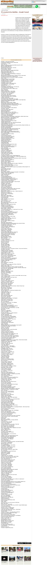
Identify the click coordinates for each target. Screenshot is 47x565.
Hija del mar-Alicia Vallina (5, 203)
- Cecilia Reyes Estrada (5, 276)
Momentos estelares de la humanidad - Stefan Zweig (8, 232)
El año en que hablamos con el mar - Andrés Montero (8, 111)
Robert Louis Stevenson (8, 457)
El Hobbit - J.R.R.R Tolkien (5, 235)
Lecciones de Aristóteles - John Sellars (6, 130)
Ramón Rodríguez (7, 401)
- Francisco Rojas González (6, 315)
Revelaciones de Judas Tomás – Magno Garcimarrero (8, 436)
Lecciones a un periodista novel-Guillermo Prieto (8, 118)
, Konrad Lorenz (8, 484)
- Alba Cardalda (9, 98)
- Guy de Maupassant (5, 301)
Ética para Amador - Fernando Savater (6, 151)
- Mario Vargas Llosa (6, 472)
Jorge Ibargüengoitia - (6, 522)
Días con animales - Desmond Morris (6, 385)
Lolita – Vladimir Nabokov (4, 439)
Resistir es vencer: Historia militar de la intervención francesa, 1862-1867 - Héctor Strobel (13, 158)
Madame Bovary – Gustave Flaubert (6, 230)
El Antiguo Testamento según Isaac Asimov (7, 471)
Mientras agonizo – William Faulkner (6, 195)
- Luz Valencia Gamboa (7, 193)
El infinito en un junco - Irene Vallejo (6, 184)
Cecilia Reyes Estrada (6, 281)
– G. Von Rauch (5, 293)
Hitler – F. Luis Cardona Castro (5, 201)
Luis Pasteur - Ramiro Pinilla (5, 244)
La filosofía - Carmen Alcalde (5, 97)
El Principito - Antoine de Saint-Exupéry (7, 205)
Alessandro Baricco (5, 444)
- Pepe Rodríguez (10, 410)
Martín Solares (6, 476)
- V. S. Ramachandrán (7, 507)
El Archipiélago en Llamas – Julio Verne (6, 348)
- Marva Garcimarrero (8, 306)
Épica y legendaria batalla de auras (27, 561)
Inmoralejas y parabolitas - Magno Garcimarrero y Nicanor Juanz (10, 388)
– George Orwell (4, 450)
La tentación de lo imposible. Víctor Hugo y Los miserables (9, 178)
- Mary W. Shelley (9, 456)
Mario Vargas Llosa (7, 460)
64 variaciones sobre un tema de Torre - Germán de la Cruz (9, 76)
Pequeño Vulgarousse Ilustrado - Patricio (7, 402)
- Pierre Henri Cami (7, 425)
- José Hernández (5, 453)
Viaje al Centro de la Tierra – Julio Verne (7, 447)
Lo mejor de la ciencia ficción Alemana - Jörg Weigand (8, 96)
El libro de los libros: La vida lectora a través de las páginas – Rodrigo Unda (11, 163)
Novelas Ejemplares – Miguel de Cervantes (7, 363)
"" (12, 478)
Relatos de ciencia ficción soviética (5, 169)
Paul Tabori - (7, 520)
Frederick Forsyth (5, 376)
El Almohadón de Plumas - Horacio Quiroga (7, 322)
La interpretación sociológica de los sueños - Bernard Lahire (9, 62)
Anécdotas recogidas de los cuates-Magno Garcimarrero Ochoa (10, 131)
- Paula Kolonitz (7, 153)
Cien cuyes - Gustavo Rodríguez (5, 210)
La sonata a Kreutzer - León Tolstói (6, 247)
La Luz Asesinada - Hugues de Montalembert (7, 437)
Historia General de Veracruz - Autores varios (7, 282)
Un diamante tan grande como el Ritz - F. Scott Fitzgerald (9, 298)
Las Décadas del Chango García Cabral (6, 177)
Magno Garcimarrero (6, 458)
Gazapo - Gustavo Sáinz (4, 198)
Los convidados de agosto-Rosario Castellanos (7, 133)
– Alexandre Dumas (6, 370)
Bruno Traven (4, 430)
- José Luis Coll (6, 504)
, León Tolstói (5, 480)
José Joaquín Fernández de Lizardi (9, 435)
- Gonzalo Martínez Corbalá (8, 499)
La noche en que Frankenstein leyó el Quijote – (10, 181)
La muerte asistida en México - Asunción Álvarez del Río (9, 329)
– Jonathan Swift (6, 361)
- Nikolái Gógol (5, 279)
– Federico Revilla (5, 286)
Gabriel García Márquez (9, 416)
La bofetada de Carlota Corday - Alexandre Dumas (8, 91)
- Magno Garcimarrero (9, 312)
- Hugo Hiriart (7, 403)
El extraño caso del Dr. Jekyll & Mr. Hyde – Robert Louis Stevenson (10, 188)
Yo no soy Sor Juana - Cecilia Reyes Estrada (7, 207)
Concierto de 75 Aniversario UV (5, 498)
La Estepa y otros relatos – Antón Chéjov (7, 343)
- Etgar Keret (7, 408)
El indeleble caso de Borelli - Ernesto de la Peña (7, 78)
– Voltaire (3, 261)
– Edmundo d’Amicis (5, 428)
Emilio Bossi (7, 461)
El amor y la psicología (4, 500)
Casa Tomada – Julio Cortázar (5, 249)
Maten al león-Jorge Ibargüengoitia (6, 106)
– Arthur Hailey (6, 396)
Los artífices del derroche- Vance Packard (7, 225)
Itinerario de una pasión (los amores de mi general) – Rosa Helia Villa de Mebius (12, 441)
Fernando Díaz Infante (10, 398)
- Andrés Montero (7, 109)
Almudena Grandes (6, 478)
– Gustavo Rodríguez (5, 74)
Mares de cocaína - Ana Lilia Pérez (6, 407)
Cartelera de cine (34, 4)
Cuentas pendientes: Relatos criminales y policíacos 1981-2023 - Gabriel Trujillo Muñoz (13, 99)
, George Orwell (6, 494)
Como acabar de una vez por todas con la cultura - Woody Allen (10, 424)
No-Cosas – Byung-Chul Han (5, 132)
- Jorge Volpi (6, 382)
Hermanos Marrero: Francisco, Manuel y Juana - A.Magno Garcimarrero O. (12, 191)
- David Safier (7, 455)
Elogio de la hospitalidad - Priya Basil (6, 237)
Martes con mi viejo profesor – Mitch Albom (7, 71)
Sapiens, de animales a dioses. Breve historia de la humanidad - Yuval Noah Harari (12, 171)
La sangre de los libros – (7, 180)
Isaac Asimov (7, 353)
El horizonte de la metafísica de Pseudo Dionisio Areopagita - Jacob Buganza (12, 77)
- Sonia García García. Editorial (8, 255)
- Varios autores (8, 412)
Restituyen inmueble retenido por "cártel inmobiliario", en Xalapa (4, 551)
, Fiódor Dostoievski (6, 483)
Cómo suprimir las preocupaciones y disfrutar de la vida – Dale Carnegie (11, 104)
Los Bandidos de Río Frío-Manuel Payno (7, 125)
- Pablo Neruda (10, 502)
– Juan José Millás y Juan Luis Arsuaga (13, 275)
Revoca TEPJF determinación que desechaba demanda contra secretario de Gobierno (13, 223)
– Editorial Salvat (5, 186)
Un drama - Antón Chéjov (4, 291)
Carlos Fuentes (4, 371)
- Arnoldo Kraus (6, 477)
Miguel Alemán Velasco (7, 359)
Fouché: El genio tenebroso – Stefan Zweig (7, 262)
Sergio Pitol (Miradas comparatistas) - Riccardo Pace (8, 218)
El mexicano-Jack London (4, 197)
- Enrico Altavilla (6, 465)
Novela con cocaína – (5, 190)
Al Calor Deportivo (3, 4)
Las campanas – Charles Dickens (5, 183)
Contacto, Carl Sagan (4, 304)
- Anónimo (5, 418)
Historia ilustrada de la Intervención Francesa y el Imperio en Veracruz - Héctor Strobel (13, 75)
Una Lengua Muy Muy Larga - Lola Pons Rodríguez (8, 316)
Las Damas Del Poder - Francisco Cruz (6, 158)
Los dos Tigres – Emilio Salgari (5, 344)
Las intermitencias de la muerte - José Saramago (8, 234)
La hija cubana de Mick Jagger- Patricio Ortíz (7, 72)
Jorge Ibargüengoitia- (6, 519)
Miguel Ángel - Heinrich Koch (5, 111)
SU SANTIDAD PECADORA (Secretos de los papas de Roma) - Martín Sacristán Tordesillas (14, 339)
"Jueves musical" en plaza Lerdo (27, 552)
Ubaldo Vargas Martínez (9, 397)
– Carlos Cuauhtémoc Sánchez (8, 446)
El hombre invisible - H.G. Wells (5, 252)
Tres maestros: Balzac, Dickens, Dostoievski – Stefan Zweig (9, 231)
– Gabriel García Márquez (8, 365)
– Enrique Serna (6, 320)
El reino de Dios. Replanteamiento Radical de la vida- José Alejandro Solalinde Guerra (13, 481)
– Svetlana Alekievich (9, 107)
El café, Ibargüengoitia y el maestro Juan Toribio (8, 524)
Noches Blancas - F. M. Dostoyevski (6, 85)
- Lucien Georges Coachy (9, 277)
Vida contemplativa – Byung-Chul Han (6, 187)
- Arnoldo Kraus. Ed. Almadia (9, 389)
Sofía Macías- (6, 521)
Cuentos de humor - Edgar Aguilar (6, 94)
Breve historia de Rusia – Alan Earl (6, 236)
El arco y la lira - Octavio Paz (5, 105)
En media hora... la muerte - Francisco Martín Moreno (8, 189)
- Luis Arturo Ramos (7, 92)
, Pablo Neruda (6, 517)
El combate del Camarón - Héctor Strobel (7, 213)
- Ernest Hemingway (6, 338)
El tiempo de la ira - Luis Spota (5, 191)
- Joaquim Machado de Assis (6, 259)
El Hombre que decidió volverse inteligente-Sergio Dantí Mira (9, 129)
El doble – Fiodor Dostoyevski (5, 174)
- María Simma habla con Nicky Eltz (10, 511)
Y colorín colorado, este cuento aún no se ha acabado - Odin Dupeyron (11, 73)
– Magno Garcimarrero (6, 429)
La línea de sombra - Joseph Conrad (6, 231)
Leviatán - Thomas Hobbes (5, 149)
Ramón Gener (6, 375)
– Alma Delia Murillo (7, 256)
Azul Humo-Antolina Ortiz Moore (6, 121)
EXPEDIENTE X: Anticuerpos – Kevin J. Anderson (8, 340)
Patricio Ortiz (11, 264)
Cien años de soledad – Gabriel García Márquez (7, 220)
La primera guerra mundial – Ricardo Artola (7, 206)
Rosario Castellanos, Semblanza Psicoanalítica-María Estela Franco (10, 131)
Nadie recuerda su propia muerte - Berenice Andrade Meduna (9, 70)
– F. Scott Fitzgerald (6, 272)
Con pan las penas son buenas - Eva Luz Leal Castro (8, 433)
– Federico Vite (5, 505)
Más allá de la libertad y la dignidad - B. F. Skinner (8, 386)
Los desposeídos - (6, 82)
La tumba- (4, 134)
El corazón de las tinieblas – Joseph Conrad (7, 332)
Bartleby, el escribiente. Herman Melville (6, 164)
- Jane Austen (5, 278)
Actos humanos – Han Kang (5, 108)
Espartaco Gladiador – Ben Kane (5, 451)
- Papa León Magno (7, 358)
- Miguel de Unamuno (5, 355)
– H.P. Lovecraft (4, 360)
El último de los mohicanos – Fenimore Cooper (7, 404)
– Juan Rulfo (4, 263)
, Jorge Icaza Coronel (5, 491)
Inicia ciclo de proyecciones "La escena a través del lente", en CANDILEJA (4, 561)
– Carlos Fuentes (6, 393)
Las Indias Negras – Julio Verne (5, 342)
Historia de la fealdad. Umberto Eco (6, 66)
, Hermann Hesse (5, 498)
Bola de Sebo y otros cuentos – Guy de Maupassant (8, 346)
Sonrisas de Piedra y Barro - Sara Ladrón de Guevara (8, 381)
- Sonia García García (8, 118)
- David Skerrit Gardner (8, 204)
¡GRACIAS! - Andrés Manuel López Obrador (7, 172)
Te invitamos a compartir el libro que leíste (7, 527)
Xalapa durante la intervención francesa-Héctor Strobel (8, 145)
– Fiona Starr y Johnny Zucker (13, 267)
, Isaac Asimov (7, 487)
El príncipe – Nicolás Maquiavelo (5, 160)
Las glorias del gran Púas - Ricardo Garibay (7, 98)
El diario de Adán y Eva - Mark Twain (6, 298)
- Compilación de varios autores (11, 427)
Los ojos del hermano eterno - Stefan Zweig (7, 87)
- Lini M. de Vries (5, 518)
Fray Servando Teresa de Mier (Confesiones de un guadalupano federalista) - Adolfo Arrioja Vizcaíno (15, 406)
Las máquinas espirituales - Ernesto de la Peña (7, 79)
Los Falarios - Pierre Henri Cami (5, 440)
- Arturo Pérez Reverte (6, 371)
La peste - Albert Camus (4, 147)
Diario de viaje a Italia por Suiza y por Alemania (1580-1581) (9, 419)
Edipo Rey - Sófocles (4, 194)
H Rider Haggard (7, 345)
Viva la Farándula (18, 4)
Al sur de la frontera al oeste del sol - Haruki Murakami (9, 258)
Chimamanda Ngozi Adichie (8, 411)
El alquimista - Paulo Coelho (5, 260)
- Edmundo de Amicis (5, 458)
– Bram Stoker (4, 390)
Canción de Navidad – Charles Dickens (6, 185)
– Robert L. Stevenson (10, 336)
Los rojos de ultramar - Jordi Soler (6, 69)
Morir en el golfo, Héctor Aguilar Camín (6, 295)
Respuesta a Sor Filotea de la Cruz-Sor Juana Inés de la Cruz (9, 112)
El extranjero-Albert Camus (5, 143)
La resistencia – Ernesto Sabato (5, 217)
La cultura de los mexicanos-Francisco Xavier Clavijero (8, 120)
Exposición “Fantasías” (4, 493)
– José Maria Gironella (6, 411)
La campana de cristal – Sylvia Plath (6, 173)
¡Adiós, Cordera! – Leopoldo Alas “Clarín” (7, 299)
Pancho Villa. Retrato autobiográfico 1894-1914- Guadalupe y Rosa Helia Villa (12, 266)
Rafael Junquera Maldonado (9, 305)
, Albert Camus (5, 489)
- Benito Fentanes (8, 378)
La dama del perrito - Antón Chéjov (6, 291)
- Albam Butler (6, 296)
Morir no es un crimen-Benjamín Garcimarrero (7, 146)
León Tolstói (5, 350)
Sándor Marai (6, 463)
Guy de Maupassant (6, 257)
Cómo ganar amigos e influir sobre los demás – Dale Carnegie (9, 103)
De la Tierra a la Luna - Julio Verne (6, 378)
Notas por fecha (39, 4)
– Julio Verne (7, 331)
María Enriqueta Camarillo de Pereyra (9, 377)
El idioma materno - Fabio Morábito (6, 71)
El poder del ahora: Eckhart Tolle (6, 110)
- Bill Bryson (8, 337)
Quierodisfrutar (29, 4)
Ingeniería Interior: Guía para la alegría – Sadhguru (8, 102)
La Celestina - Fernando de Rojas (5, 238)
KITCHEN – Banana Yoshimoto (5, 219)
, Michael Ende (6, 510)
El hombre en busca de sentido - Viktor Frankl (7, 253)
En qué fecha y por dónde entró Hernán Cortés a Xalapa (9, 512)
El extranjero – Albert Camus (5, 227)
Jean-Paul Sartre (5, 423)
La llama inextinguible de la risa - (8, 123)
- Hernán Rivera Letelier (8, 459)
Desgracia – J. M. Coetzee (4, 175)
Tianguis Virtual (8, 4)
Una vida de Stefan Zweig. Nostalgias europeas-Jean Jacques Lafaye (10, 128)
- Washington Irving (8, 317)
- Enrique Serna (6, 448)
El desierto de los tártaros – (7, 124)
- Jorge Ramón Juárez (11, 482)
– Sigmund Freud (7, 159)
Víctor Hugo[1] (5, 398)
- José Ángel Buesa (5, 409)
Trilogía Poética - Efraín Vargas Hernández (7, 271)
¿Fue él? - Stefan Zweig (4, 89)
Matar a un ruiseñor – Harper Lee (6, 162)
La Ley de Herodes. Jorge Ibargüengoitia (7, 115)
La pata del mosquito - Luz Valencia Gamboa (7, 251)
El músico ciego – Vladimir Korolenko (6, 150)
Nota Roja (22, 4)
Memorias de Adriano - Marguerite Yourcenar (7, 161)
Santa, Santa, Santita (4, 511)
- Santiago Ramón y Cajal (9, 333)
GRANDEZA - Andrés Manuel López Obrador (7, 61)
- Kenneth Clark (6, 269)
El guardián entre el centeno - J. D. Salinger (7, 80)
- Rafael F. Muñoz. (9, 449)
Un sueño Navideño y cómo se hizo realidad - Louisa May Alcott (10, 86)
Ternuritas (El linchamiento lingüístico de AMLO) (8, 178)
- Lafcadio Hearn (6, 318)
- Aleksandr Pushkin (6, 313)
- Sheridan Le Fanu (5, 319)
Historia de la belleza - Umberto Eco (6, 68)
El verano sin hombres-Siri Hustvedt (6, 135)
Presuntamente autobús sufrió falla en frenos (11, 561)
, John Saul (4, 488)
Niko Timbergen (6, 369)
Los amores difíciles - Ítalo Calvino (6, 168)
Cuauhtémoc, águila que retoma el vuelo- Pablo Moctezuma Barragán (11, 122)
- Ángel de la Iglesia (6, 278)
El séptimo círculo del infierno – (8, 179)
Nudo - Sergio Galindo (4, 243)
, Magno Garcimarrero (7, 479)
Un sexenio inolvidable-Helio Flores (6, 176)
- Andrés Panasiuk (7, 431)
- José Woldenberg (10, 515)
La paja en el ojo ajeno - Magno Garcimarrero (7, 198)
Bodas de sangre (3, 418)
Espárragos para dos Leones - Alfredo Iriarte (7, 394)
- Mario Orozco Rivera (6, 395)
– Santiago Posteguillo (7, 351)
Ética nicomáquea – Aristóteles (5, 171)
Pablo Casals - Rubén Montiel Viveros (6, 65)
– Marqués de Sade (7, 466)
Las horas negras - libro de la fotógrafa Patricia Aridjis (9, 144)
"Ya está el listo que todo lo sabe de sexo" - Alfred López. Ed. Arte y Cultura (12, 209)
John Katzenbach (6, 431)
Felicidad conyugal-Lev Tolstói (5, 140)
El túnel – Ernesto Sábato (4, 215)
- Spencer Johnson (8, 514)
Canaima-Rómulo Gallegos (5, 142)
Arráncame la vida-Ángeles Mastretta (6, 139)
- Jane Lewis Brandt (5, 294)
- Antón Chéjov (4, 311)
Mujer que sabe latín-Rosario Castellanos (7, 137)
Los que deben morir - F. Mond (5, 245)
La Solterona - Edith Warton (5, 239)
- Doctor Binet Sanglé (6, 492)
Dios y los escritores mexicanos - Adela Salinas (7, 157)
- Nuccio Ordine (6, 379)
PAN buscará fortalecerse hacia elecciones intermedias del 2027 (20, 561)
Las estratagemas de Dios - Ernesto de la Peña (7, 84)
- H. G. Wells (6, 366)
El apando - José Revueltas (5, 90)
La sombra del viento (4, 525)
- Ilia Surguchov (5, 274)
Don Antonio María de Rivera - (8, 95)
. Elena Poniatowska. (7, 490)
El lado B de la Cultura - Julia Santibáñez (7, 283)
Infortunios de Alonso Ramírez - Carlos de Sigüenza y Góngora (10, 117)
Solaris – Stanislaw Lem (4, 199)
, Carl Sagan (6, 506)
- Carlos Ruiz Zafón (7, 413)
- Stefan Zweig (6, 284)
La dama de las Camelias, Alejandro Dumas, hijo (8, 372)
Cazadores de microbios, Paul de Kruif (6, 471)
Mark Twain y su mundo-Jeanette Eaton (6, 126)
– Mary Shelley (5, 473)
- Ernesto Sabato (5, 154)
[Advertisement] (8, 22)
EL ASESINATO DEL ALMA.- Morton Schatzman (8, 325)
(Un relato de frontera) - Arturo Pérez (7, 349)
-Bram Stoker (4, 454)
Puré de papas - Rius (4, 392)
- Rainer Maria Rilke (7, 268)
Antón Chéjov (5, 327)
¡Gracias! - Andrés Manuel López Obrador (7, 165)
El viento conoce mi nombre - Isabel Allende (7, 196)
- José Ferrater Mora (7, 391)
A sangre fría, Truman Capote (5, 356)
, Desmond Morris (6, 468)
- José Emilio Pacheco (7, 438)
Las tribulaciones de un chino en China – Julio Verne (8, 224)
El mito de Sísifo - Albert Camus (5, 297)
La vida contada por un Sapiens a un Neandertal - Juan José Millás (10, 373)
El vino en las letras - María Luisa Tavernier (7, 364)
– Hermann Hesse (5, 270)
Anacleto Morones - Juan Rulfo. (5, 452)
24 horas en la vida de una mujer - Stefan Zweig (7, 233)
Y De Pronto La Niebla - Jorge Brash (6, 362)
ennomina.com (13, 4)
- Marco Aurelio (5, 265)
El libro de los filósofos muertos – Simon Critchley (8, 91)
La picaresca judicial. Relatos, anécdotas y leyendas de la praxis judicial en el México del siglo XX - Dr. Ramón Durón (15, 167)
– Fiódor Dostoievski (7, 338)
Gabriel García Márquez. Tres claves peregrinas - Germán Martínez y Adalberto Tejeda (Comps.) (14, 116)
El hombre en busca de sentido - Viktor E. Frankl (8, 216)
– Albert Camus (4, 434)
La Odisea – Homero (4, 417)
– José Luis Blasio (6, 443)
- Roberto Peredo (4, 432)
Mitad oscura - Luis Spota (4, 101)
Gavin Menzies (10, 415)
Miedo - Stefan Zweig (4, 238)
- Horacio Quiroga (6, 422)
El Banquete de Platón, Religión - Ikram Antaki (8, 100)
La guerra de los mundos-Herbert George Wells (7, 136)
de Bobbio (6, 513)
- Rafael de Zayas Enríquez (9, 384)
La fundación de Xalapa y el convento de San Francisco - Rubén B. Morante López (12, 285)
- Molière (3, 78)
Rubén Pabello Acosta (6, 405)
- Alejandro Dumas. (7, 442)
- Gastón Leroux (6, 300)
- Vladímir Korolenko (6, 311)
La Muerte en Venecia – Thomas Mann (6, 341)
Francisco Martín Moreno (7, 426)
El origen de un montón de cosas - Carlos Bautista (8, 113)
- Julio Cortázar (4, 503)
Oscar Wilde (10, 307)
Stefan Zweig (5, 310)
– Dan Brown (5, 352)
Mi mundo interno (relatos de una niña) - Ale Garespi (8, 67)
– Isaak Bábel (5, 292)
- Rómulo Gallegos (5, 271)
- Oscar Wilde (6, 470)
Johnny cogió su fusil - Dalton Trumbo (6, 192)
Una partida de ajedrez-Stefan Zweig (6, 141)
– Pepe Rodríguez (5, 495)
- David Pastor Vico (7, 516)
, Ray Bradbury (5, 485)
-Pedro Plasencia (8, 451)
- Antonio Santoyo (10, 509)
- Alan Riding (5, 445)
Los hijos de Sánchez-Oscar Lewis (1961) (6, 152)
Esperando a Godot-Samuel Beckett (6, 127)
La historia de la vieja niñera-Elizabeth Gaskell (7, 138)
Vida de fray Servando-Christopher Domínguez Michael (9, 212)
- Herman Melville (7, 254)
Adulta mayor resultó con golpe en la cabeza (19, 551)
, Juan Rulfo (4, 475)
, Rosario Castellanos (6, 496)
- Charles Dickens (6, 303)
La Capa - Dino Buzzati (4, 323)
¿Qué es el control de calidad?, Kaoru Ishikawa (7, 387)
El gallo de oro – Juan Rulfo (5, 246)
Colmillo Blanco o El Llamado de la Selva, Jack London (9, 474)
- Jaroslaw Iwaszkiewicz (7, 280)
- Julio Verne (5, 330)
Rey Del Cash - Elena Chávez (5, 241)
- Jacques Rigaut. (7, 399)
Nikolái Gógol (5, 314)
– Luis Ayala (6, 368)
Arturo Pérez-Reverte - (6, 518)
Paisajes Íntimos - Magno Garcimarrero (6, 367)
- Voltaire (3, 501)
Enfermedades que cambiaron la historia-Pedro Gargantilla (9, 469)
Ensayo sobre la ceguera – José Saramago (7, 211)
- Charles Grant (8, 318)
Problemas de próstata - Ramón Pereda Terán (7, 214)
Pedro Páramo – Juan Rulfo (5, 357)
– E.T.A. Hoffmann (9, 302)
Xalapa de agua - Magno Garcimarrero (6, 222)
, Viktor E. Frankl (8, 486)
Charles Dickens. (6, 464)
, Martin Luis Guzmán (7, 491)
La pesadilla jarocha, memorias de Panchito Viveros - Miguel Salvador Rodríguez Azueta (13, 156)
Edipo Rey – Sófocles (4, 170)
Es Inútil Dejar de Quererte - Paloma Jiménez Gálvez (8, 83)
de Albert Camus (4, 523)
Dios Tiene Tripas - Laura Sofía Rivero (6, 287)
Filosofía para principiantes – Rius (6, 148)
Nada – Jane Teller (3, 221)
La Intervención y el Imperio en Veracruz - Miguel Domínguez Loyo (10, 155)
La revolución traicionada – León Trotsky (7, 251)
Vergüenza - (6, 119)
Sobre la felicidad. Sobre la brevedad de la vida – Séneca (9, 202)
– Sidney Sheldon (6, 288)
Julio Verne (5, 328)
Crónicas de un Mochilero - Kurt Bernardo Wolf (8, 226)
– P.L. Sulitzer (5, 358)
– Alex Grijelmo (7, 508)
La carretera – (5, 151)
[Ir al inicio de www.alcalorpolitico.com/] (7, 3)
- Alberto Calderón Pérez (7, 114)
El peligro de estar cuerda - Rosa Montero (7, 250)
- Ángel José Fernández (8, 258)
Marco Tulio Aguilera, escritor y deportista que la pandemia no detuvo (11, 290)
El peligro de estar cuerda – (7, 182)
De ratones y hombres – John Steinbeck (6, 229)
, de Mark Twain (6, 467)
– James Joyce (4, 324)
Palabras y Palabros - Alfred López (6, 208)
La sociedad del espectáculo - (7, 81)
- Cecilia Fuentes (5, 380)
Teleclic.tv (25, 4)
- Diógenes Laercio (9, 88)
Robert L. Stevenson (6, 354)
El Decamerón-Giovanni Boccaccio (6, 138)
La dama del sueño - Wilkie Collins (6, 321)
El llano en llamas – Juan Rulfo (5, 374)
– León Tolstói (5, 347)
